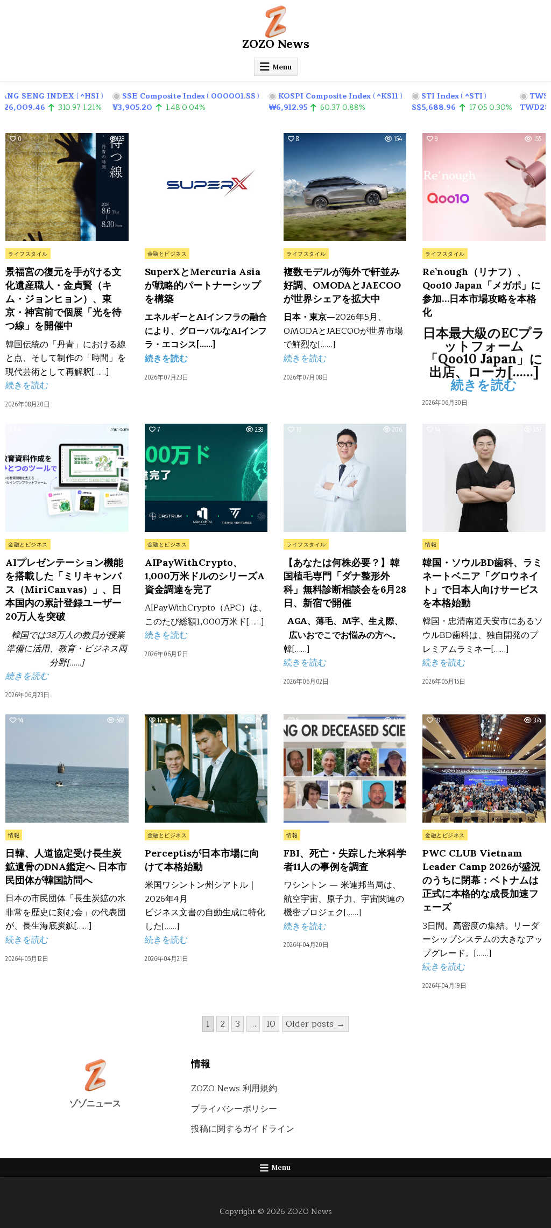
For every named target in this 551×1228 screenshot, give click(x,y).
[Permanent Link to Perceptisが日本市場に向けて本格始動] (206, 768)
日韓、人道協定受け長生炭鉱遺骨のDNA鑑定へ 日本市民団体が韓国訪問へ (66, 866)
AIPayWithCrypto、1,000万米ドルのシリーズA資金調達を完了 (205, 575)
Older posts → (315, 1024)
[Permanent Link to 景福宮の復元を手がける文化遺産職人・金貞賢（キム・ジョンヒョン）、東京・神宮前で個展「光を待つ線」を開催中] (66, 187)
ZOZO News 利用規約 (234, 1089)
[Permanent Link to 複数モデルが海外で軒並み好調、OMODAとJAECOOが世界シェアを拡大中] (345, 187)
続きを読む (26, 385)
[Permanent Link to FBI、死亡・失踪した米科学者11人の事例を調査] (345, 768)
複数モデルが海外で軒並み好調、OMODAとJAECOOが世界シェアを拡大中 (342, 285)
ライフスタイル (28, 253)
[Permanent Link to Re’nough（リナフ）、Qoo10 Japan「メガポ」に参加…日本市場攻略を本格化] (483, 187)
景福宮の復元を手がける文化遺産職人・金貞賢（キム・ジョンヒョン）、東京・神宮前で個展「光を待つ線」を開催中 (63, 298)
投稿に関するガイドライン (242, 1129)
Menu (282, 66)
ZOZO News (275, 43)
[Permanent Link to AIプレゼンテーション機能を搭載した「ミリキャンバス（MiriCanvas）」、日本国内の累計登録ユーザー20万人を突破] (66, 478)
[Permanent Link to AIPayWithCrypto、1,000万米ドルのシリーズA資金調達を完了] (206, 478)
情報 (430, 544)
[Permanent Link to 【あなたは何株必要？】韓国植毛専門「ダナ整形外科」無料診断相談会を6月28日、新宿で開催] (345, 478)
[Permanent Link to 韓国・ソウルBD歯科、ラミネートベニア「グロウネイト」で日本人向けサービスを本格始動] (483, 478)
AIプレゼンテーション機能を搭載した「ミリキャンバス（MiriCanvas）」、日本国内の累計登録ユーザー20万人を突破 (64, 589)
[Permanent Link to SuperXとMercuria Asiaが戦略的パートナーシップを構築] (206, 187)
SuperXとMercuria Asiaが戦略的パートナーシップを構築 (203, 285)
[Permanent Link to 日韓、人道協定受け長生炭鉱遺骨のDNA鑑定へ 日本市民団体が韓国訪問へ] (66, 768)
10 (271, 1024)
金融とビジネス (167, 253)
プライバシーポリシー (234, 1109)
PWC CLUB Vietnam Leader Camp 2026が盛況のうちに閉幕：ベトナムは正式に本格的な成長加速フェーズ (481, 880)
